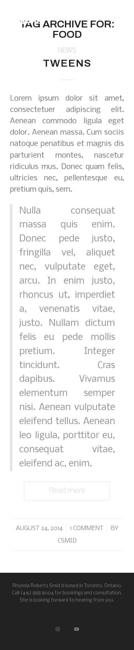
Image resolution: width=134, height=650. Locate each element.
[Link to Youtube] (76, 628)
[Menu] (114, 17)
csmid (67, 541)
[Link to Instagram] (57, 628)
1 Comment (86, 528)
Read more (67, 491)
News (67, 50)
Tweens (67, 63)
